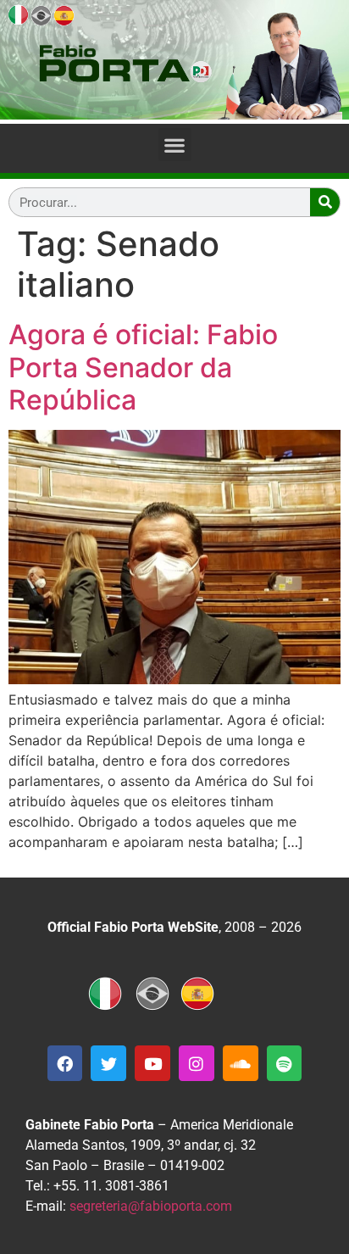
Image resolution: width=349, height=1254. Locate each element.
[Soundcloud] (240, 1063)
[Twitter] (108, 1063)
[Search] (325, 202)
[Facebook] (65, 1063)
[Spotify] (284, 1063)
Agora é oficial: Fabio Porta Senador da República (143, 367)
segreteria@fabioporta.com (150, 1206)
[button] (174, 144)
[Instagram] (196, 1063)
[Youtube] (152, 1063)
